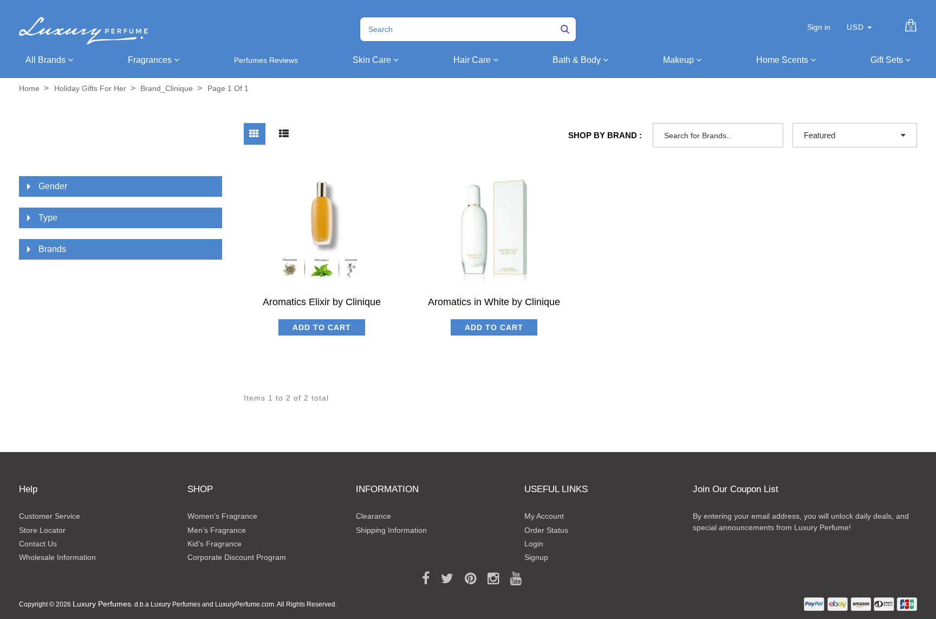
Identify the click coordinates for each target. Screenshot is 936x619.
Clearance (373, 516)
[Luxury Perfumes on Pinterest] (467, 579)
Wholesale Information (57, 557)
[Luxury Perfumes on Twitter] (443, 579)
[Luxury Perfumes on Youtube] (512, 579)
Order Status (546, 530)
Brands (52, 249)
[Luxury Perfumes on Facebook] (422, 579)
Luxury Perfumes (102, 603)
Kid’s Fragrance (214, 543)
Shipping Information (391, 530)
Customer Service (49, 516)
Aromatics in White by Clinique (494, 301)
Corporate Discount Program (236, 557)
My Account (544, 516)
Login (533, 543)
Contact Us (38, 543)
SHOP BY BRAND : (605, 135)
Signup (536, 557)
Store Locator (42, 530)
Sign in (818, 27)
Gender (52, 186)
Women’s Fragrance (222, 516)
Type (47, 217)
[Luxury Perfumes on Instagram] (489, 579)
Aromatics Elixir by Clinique (322, 301)
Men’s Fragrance (216, 530)
